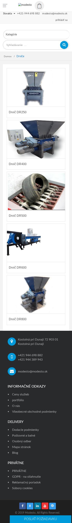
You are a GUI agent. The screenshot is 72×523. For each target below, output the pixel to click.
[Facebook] (22, 506)
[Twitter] (30, 506)
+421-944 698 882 (28, 13)
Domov (8, 56)
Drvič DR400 (17, 164)
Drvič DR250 (17, 112)
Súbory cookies (22, 488)
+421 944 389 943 (30, 359)
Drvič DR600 (17, 267)
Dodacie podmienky (25, 429)
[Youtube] (45, 506)
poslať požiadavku (40, 519)
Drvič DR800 (17, 319)
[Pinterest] (52, 506)
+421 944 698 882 (30, 355)
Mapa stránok (21, 447)
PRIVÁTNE (19, 470)
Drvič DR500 (17, 215)
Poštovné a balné (23, 435)
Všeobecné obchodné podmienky (34, 411)
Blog (15, 452)
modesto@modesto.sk (32, 371)
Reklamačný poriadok (26, 482)
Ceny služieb (20, 394)
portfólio (18, 400)
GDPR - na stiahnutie (26, 476)
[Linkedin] (37, 506)
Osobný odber (21, 441)
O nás (16, 405)
